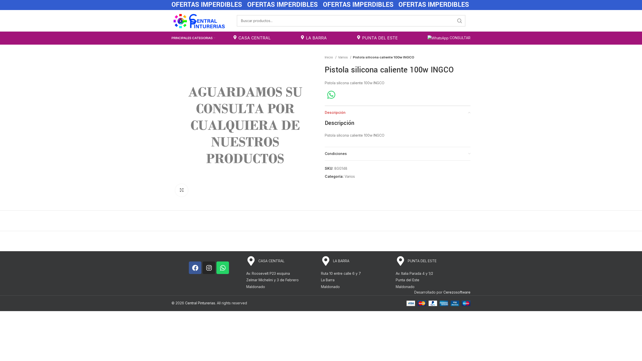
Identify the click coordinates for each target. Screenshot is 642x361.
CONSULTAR (459, 38)
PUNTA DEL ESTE (380, 37)
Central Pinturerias (200, 303)
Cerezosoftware (456, 292)
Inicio (329, 57)
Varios (343, 57)
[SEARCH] (459, 21)
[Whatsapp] (222, 267)
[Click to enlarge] (181, 190)
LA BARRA (316, 37)
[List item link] (283, 261)
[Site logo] (199, 20)
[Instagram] (209, 267)
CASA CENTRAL (254, 37)
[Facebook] (195, 267)
